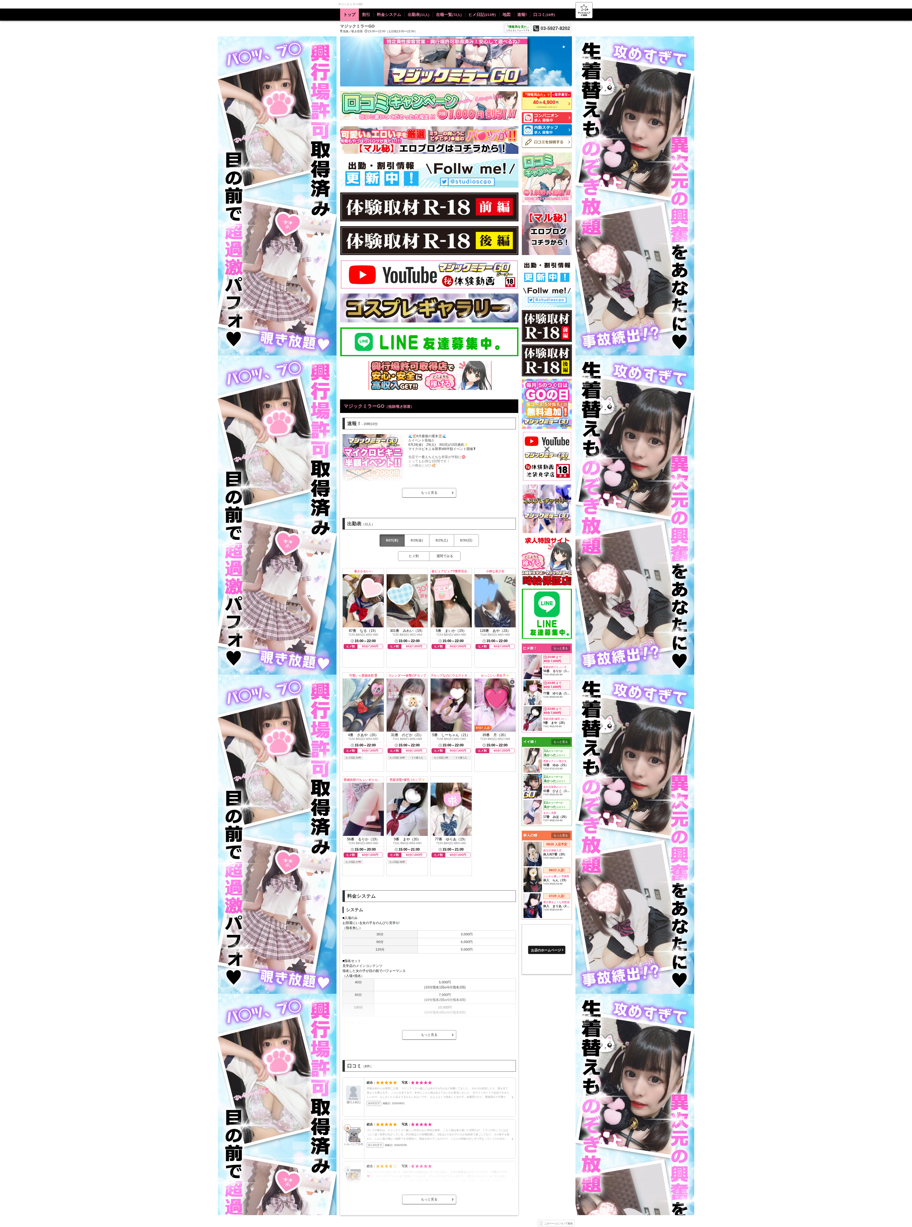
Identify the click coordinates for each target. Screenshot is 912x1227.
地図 (507, 14)
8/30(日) (466, 540)
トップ (349, 14)
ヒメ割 (414, 556)
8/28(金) (417, 540)
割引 (366, 14)
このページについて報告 (558, 1223)
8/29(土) (442, 540)
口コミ (544, 14)
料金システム (389, 14)
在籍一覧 (449, 14)
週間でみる (445, 556)
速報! (522, 14)
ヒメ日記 (482, 14)
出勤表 (418, 14)
